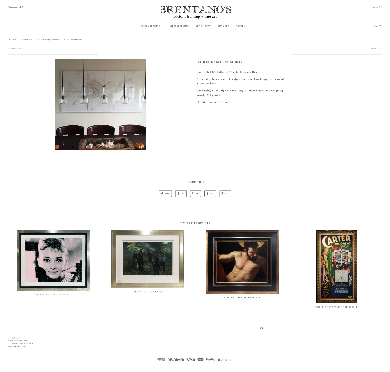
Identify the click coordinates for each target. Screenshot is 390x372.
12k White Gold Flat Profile (53, 295)
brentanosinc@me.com (18, 341)
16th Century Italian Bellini (242, 298)
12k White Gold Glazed (148, 292)
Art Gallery (203, 26)
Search (375, 7)
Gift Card (223, 26)
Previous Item (16, 48)
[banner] (195, 12)
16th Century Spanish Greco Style (336, 307)
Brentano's (13, 39)
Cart (376, 26)
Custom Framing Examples (47, 39)
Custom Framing (150, 26)
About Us (241, 26)
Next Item (375, 48)
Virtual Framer (179, 26)
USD (21, 7)
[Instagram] (261, 327)
